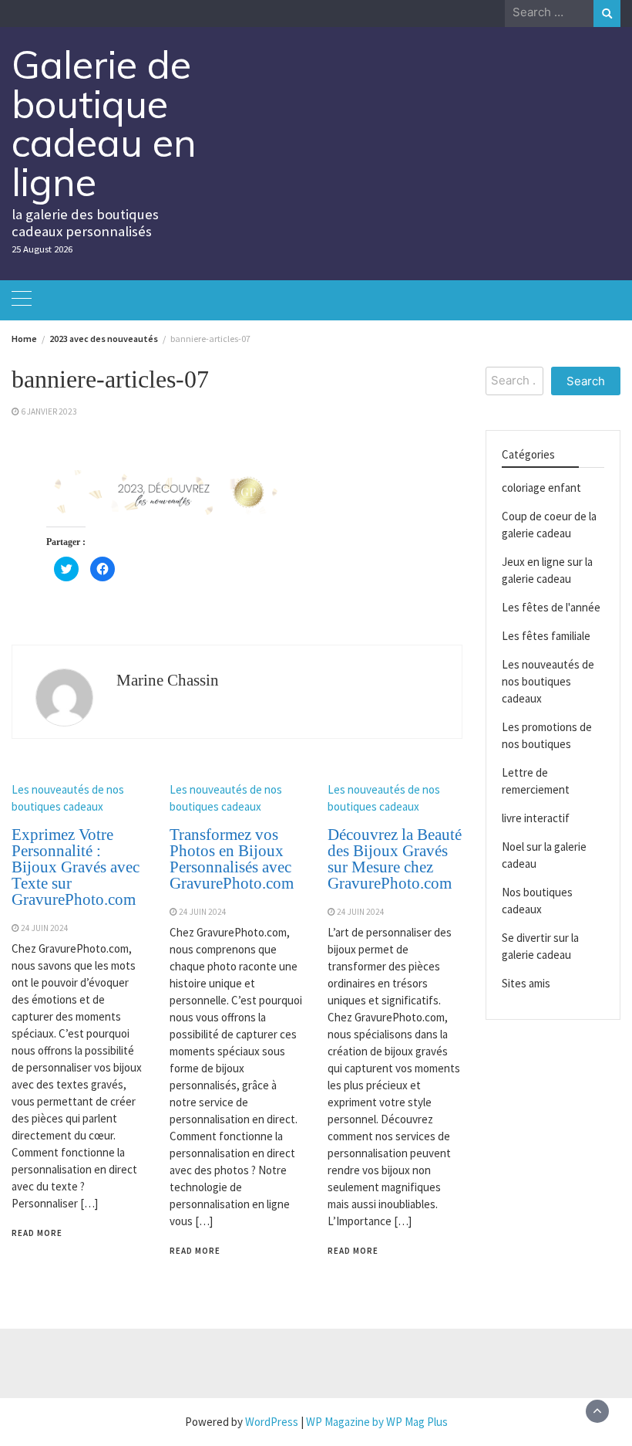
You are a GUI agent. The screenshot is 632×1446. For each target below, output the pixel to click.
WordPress (271, 1421)
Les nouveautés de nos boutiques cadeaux (548, 681)
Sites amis (526, 983)
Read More (37, 1233)
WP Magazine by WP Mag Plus (377, 1421)
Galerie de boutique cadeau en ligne (104, 123)
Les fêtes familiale (546, 635)
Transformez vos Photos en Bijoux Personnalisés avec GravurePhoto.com (232, 858)
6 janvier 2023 (49, 411)
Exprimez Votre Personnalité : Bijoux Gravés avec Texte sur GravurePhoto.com (76, 867)
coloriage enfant (541, 487)
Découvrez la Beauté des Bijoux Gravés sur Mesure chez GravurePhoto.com (395, 858)
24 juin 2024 (45, 928)
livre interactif (536, 818)
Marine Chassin (167, 680)
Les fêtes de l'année (551, 607)
